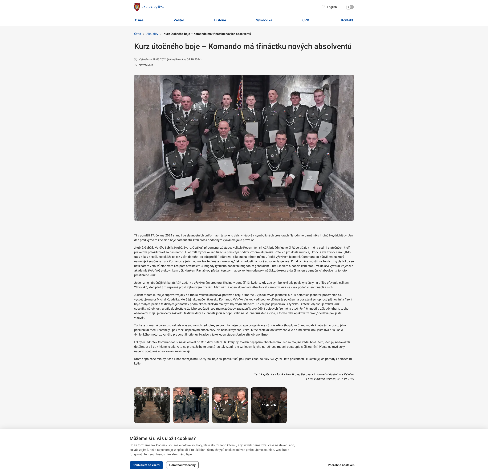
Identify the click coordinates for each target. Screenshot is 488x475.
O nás (139, 20)
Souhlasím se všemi (146, 465)
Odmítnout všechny (182, 465)
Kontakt (347, 20)
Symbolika (264, 20)
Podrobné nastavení (341, 465)
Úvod (137, 34)
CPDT (306, 20)
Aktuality (152, 34)
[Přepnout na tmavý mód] (350, 7)
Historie (220, 20)
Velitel (179, 20)
